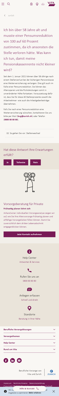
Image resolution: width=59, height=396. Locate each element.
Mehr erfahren (35, 393)
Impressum (7, 383)
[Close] (53, 391)
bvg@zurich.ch (25, 116)
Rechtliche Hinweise (20, 383)
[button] (3, 4)
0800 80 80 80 (10, 119)
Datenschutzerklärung (37, 383)
